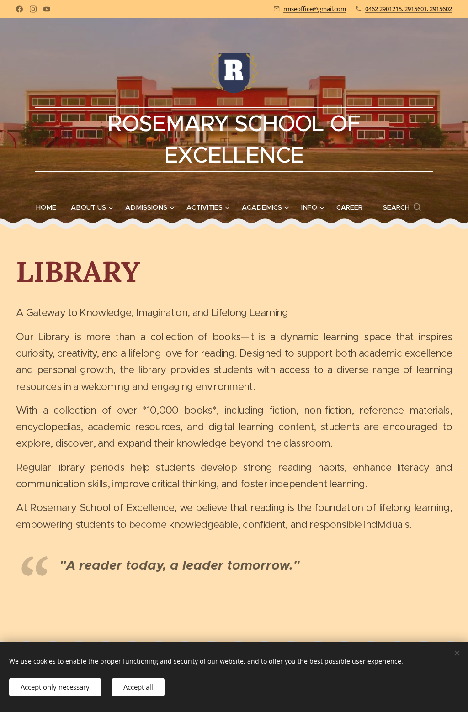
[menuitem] (50, 207)
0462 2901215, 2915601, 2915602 (408, 9)
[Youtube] (47, 9)
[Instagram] (33, 9)
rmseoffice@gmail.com (314, 9)
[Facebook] (19, 9)
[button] (402, 207)
